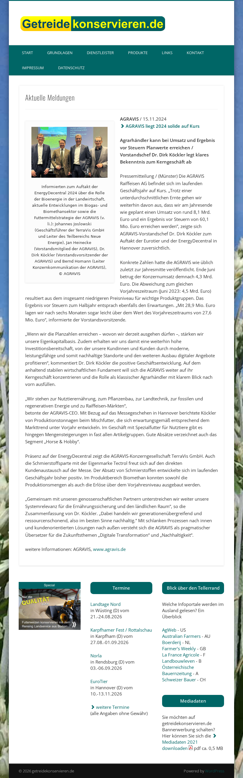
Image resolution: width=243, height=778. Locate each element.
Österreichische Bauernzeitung (178, 670)
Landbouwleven (178, 661)
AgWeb (169, 630)
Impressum (33, 67)
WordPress (214, 771)
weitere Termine (112, 707)
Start (27, 52)
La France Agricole (180, 655)
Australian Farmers (181, 636)
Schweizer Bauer (179, 679)
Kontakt (195, 52)
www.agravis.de (109, 549)
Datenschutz (71, 67)
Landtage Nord (105, 604)
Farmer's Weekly (179, 648)
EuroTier (99, 681)
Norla (96, 656)
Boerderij (171, 642)
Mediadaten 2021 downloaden (180, 745)
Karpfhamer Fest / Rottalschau (121, 630)
